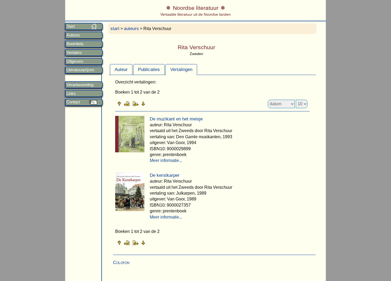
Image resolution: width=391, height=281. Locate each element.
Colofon (121, 262)
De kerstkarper (165, 175)
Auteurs (73, 35)
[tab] (121, 69)
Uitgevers (74, 61)
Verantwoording (79, 85)
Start (70, 26)
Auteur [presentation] (121, 69)
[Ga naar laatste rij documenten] (156, 103)
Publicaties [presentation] (149, 69)
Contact (73, 102)
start (114, 28)
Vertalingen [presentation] (181, 69)
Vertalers (74, 53)
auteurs (131, 28)
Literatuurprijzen (80, 70)
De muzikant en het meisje (176, 118)
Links (71, 93)
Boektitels (75, 44)
